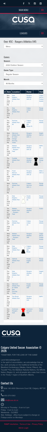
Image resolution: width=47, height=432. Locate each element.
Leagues (23, 33)
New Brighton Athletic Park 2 (16, 274)
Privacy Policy (37, 424)
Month (6, 79)
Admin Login (23, 428)
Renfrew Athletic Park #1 (16, 185)
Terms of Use (25, 424)
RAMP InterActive (11, 424)
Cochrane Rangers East (15, 311)
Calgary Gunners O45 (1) (29, 185)
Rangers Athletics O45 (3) (29, 147)
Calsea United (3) (29, 223)
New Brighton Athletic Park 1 (16, 198)
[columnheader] (5, 92)
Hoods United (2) (28, 198)
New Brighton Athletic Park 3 (16, 111)
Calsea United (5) (29, 110)
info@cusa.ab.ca (11, 400)
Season (7, 61)
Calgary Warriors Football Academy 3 (42, 236)
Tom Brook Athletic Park (16, 297)
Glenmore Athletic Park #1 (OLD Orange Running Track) (16, 137)
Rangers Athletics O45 (29, 210)
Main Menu (23, 10)
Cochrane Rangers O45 (29, 311)
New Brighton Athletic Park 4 (16, 98)
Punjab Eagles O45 (29, 260)
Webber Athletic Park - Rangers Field (16, 148)
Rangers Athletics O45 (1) (29, 135)
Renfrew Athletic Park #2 (16, 122)
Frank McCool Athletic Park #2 (16, 173)
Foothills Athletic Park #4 (16, 160)
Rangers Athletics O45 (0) (29, 97)
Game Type (8, 70)
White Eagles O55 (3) (43, 172)
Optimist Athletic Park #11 (16, 260)
